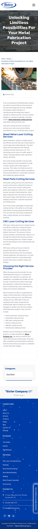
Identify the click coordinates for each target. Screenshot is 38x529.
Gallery (5, 422)
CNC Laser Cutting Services (12, 461)
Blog (4, 425)
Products (6, 419)
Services (5, 416)
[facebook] (5, 516)
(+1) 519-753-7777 (11, 503)
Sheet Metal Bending (9, 472)
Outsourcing (7, 484)
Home (3, 59)
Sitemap (5, 430)
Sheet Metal (10, 374)
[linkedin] (13, 516)
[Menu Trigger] (33, 4)
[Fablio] (8, 5)
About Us (6, 413)
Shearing (5, 465)
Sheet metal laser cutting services (20, 119)
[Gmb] (9, 516)
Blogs (9, 59)
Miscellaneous (7, 450)
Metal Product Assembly (11, 480)
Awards (5, 446)
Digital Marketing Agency (23, 526)
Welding (5, 476)
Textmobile (6, 442)
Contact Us (6, 427)
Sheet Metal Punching (10, 469)
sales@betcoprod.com (12, 508)
